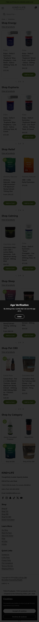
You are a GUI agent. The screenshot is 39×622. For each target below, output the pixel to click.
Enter (19, 316)
